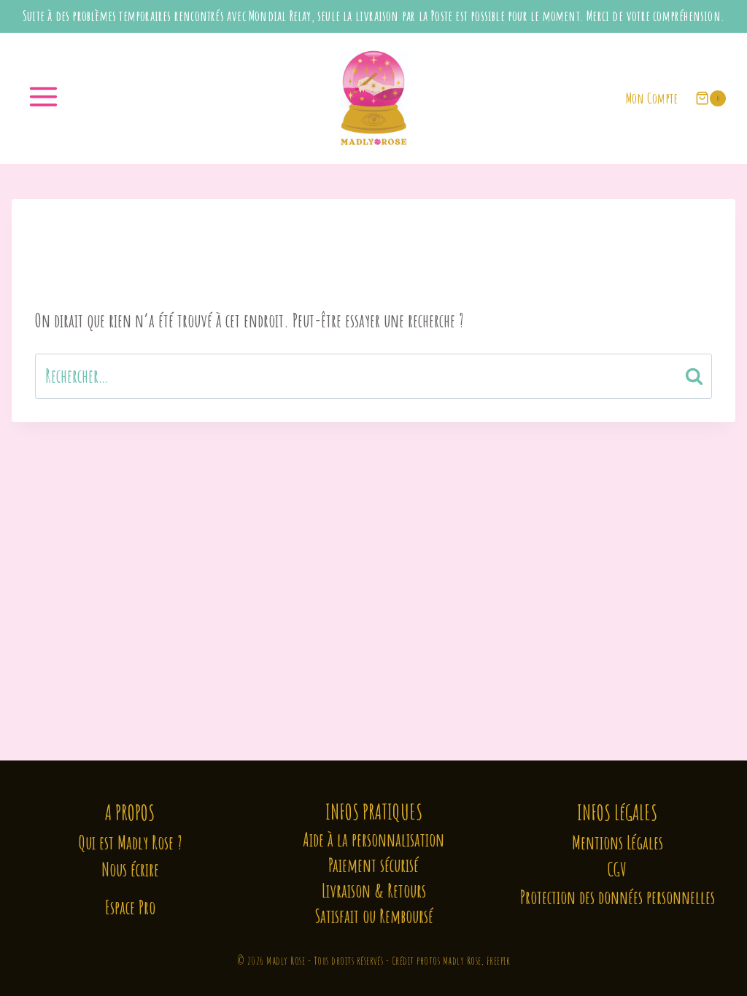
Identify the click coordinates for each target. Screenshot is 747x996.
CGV (617, 869)
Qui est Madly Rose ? (130, 842)
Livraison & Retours (374, 890)
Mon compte (652, 98)
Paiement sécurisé (373, 865)
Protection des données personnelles (617, 897)
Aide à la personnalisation (373, 839)
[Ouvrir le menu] (46, 98)
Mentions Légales (617, 842)
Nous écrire (130, 869)
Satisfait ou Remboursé (373, 916)
